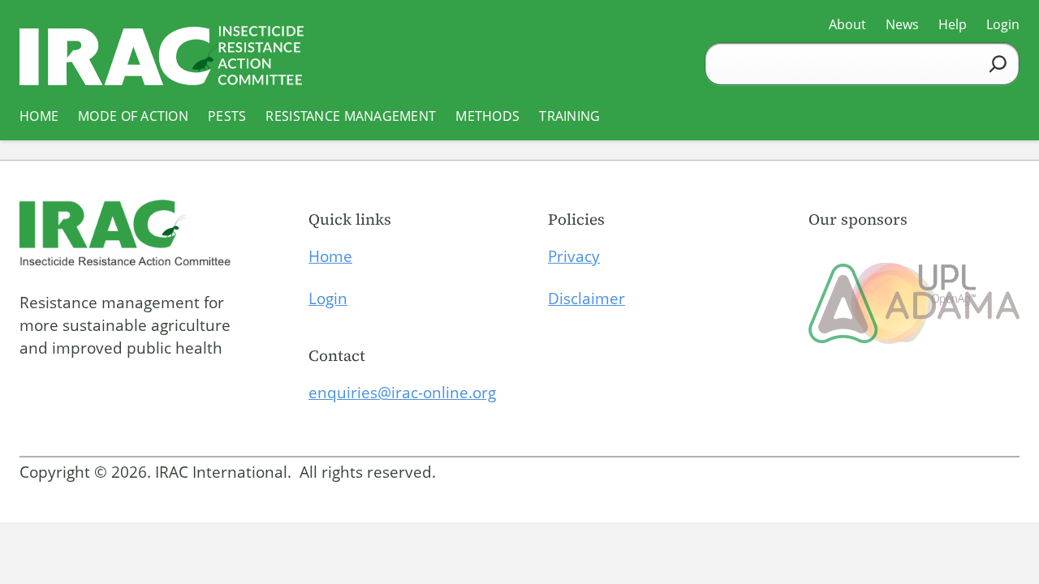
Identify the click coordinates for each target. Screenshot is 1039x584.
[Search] (998, 63)
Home (330, 256)
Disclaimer (586, 298)
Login (327, 298)
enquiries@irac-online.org (402, 392)
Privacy (574, 256)
